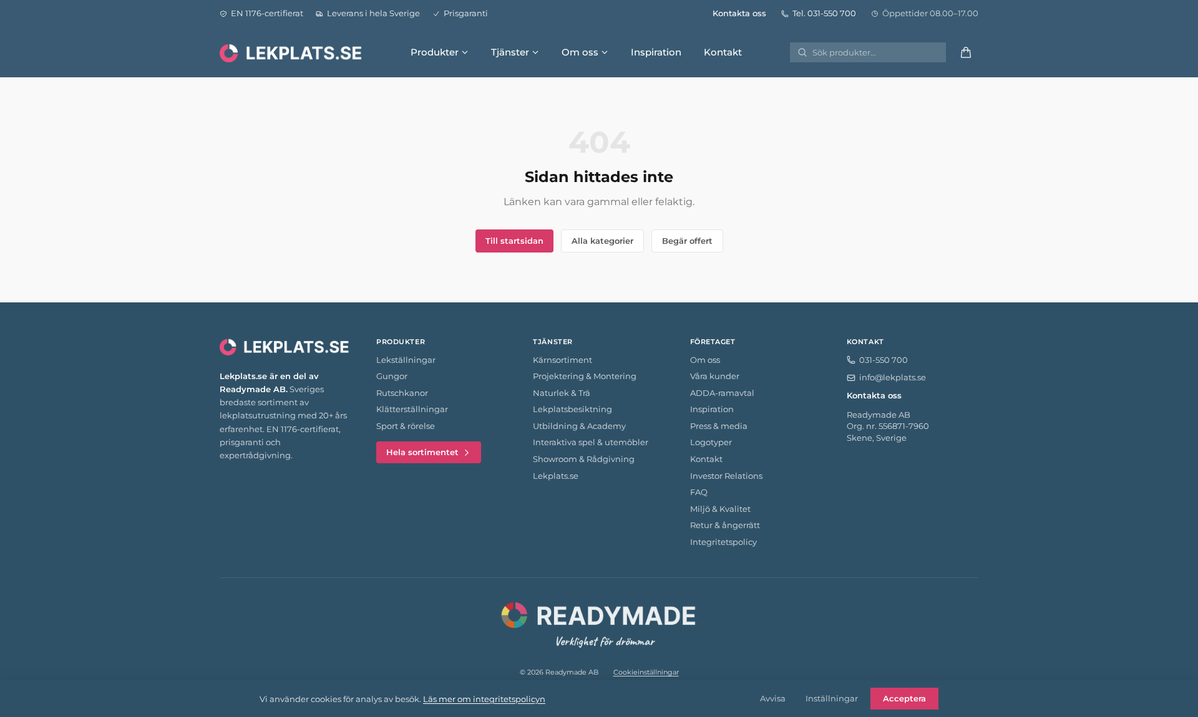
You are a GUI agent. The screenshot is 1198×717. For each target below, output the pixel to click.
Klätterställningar (412, 409)
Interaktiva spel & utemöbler (590, 442)
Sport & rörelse (405, 426)
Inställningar (832, 698)
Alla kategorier (602, 241)
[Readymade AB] (599, 623)
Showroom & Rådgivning (584, 459)
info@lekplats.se (892, 377)
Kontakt (723, 52)
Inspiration (656, 52)
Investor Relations (726, 476)
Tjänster (510, 52)
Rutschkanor (402, 393)
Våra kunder (714, 376)
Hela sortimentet (422, 452)
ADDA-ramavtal (722, 393)
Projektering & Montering (584, 376)
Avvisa (773, 698)
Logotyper (711, 442)
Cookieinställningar (646, 672)
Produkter (435, 52)
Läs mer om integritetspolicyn (484, 699)
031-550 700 (883, 360)
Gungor (391, 376)
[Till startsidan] (292, 52)
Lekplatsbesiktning (572, 409)
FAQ (699, 492)
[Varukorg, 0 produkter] (965, 52)
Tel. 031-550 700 (824, 13)
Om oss (580, 52)
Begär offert (687, 241)
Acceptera (904, 698)
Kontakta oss (739, 13)
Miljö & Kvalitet (720, 509)
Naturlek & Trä (561, 393)
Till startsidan (514, 241)
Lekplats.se (555, 476)
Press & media (719, 426)
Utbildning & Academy (579, 426)
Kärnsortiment (562, 360)
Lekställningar (406, 360)
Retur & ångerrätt (725, 525)
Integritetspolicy (723, 542)
